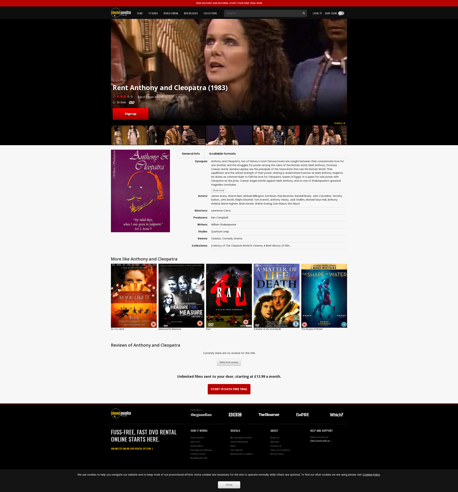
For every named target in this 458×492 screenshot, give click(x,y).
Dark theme (331, 13)
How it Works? (197, 437)
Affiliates (274, 441)
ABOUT (274, 430)
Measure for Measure (170, 329)
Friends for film (198, 453)
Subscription (197, 445)
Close (229, 484)
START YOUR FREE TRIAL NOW (229, 3)
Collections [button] (210, 13)
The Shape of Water (312, 329)
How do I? (195, 441)
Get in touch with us (320, 440)
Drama (238, 238)
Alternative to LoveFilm (241, 453)
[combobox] (262, 13)
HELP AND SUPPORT (321, 430)
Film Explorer (236, 450)
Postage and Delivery (201, 450)
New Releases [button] (191, 13)
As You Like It (117, 329)
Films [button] (140, 13)
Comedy (227, 238)
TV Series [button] (153, 13)
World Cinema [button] (171, 13)
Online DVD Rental (239, 441)
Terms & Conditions (280, 450)
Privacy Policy (277, 453)
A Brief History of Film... (277, 245)
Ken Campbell (219, 217)
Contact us (276, 445)
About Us (274, 437)
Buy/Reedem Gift (199, 458)
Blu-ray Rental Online (241, 437)
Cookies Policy (371, 474)
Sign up (130, 114)
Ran (208, 329)
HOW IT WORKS (199, 430)
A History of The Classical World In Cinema (236, 245)
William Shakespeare (223, 224)
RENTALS (235, 430)
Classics (216, 238)
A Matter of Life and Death (267, 329)
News (233, 445)
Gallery (338, 123)
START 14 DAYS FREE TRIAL (229, 389)
